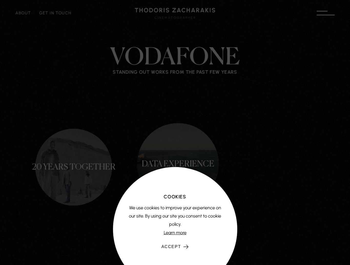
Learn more (175, 232)
